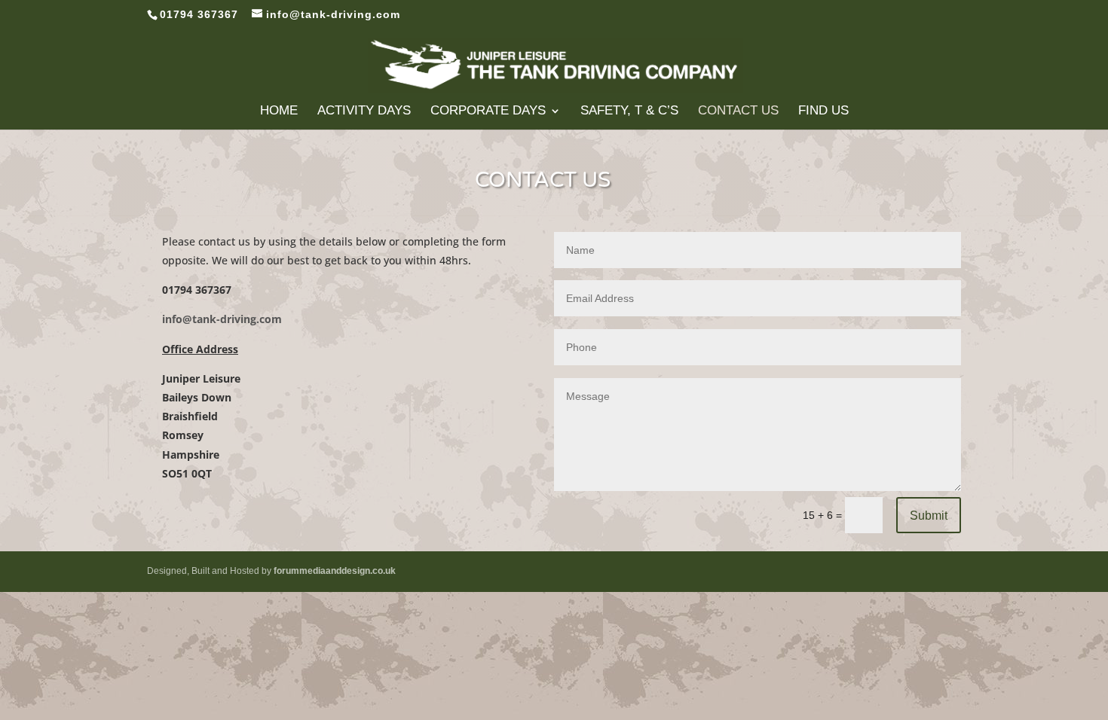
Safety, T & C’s (629, 111)
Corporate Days (488, 111)
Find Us (823, 111)
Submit (928, 515)
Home (279, 111)
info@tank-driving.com (222, 319)
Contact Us (738, 111)
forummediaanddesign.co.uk (335, 571)
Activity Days (364, 111)
